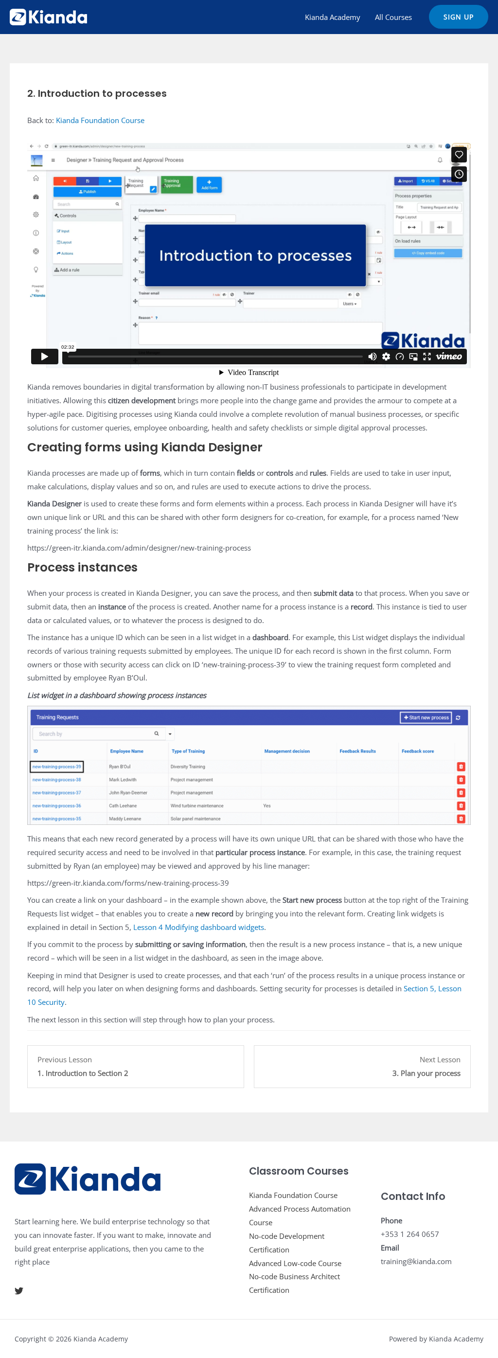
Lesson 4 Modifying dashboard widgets (198, 927)
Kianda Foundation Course (100, 120)
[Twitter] (19, 1291)
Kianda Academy (332, 17)
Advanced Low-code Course (295, 1263)
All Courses (393, 17)
